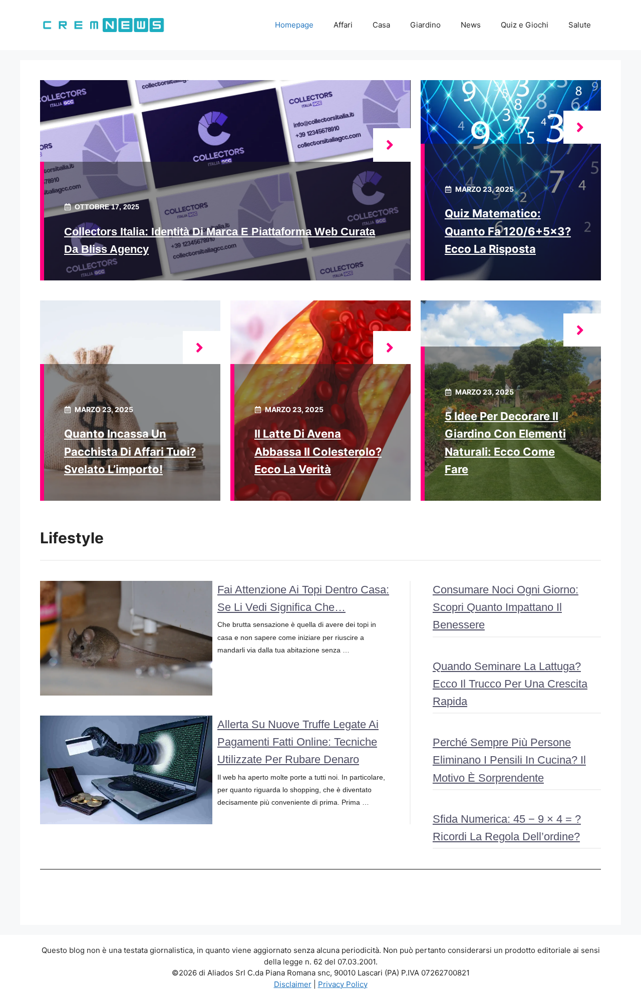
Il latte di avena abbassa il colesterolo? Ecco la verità (318, 451)
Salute (579, 25)
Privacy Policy (343, 984)
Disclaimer (292, 984)
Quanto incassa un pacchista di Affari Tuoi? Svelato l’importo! (130, 451)
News (471, 25)
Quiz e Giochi (524, 25)
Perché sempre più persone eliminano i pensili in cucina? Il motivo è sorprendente (509, 760)
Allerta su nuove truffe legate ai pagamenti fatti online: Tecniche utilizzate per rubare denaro (298, 742)
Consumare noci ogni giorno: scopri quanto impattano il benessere (505, 607)
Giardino (425, 25)
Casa (381, 25)
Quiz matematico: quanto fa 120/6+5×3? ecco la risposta (508, 231)
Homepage (294, 25)
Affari (343, 25)
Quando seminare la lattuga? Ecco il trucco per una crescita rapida (510, 684)
